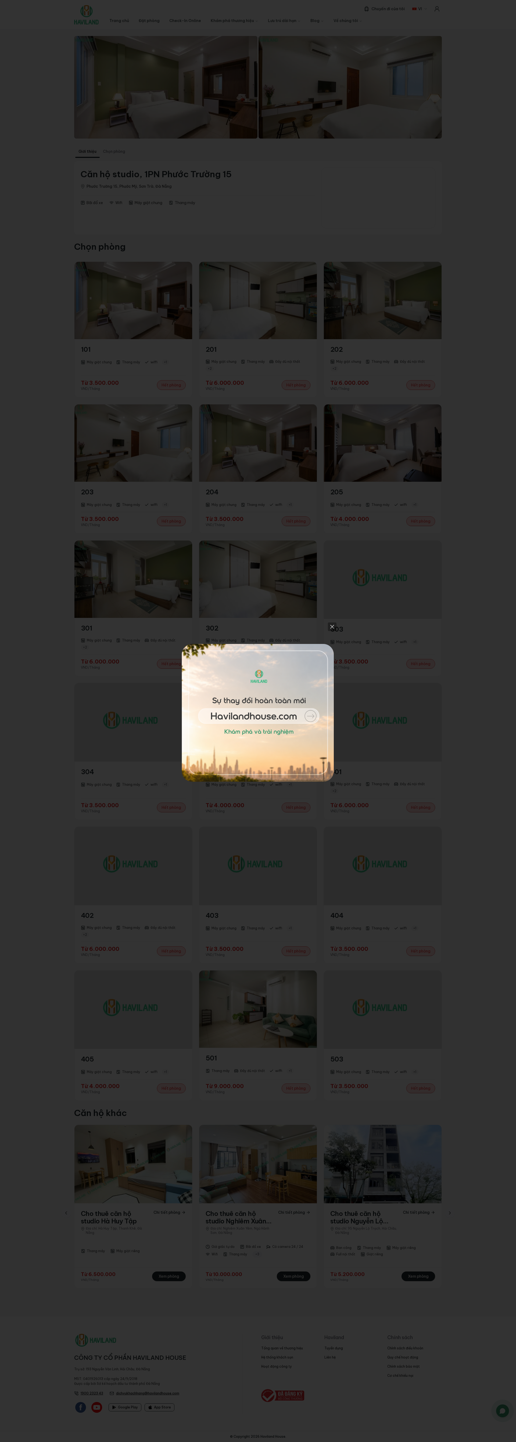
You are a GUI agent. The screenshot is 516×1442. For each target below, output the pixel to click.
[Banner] (258, 721)
